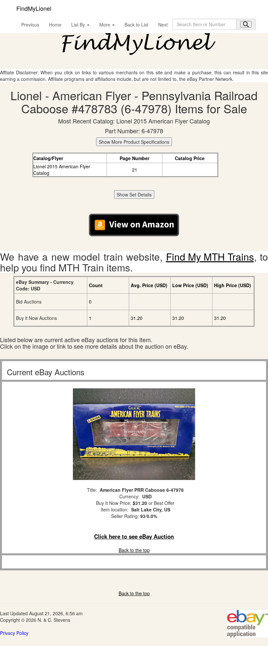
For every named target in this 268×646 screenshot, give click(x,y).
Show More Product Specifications (134, 141)
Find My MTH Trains (210, 256)
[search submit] (246, 24)
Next (163, 24)
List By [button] (78, 24)
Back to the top (134, 550)
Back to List (136, 24)
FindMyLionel (33, 8)
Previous (30, 24)
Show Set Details (134, 194)
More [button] (105, 24)
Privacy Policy (14, 633)
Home (55, 24)
